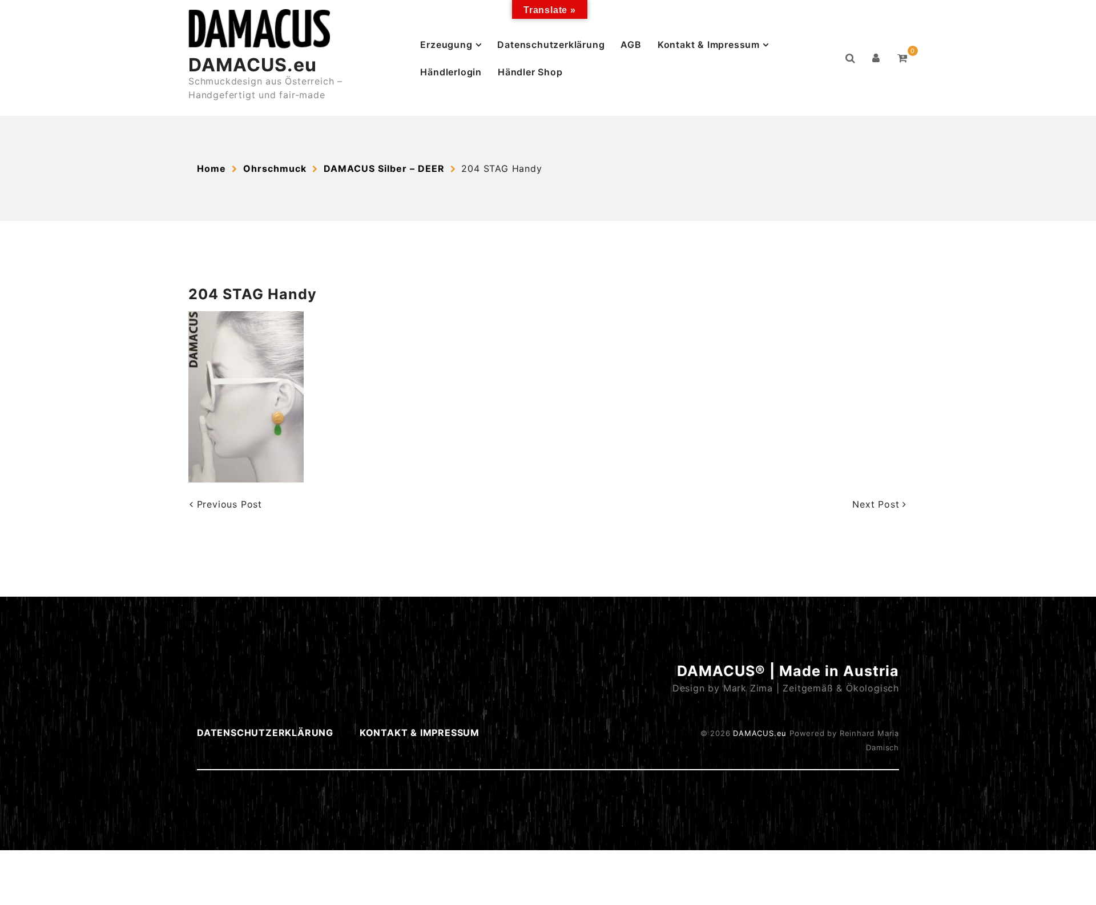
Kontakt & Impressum (709, 44)
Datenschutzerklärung (551, 44)
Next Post (877, 504)
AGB (630, 44)
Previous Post (228, 504)
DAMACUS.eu (252, 65)
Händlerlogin (451, 72)
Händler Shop (530, 72)
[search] (850, 58)
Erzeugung (446, 44)
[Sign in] (876, 58)
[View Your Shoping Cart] (902, 58)
